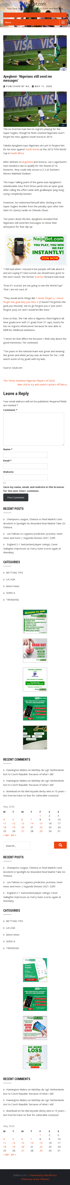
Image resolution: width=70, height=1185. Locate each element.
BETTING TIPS (14, 572)
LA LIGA (10, 579)
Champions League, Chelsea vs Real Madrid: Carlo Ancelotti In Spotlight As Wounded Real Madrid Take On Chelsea (34, 523)
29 (41, 831)
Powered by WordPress (43, 1175)
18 (4, 827)
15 (41, 823)
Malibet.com (35, 4)
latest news (12, 586)
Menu (8, 22)
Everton (39, 276)
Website (8, 471)
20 (22, 827)
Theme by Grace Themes (35, 1179)
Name (7, 449)
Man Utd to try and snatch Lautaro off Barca (42, 384)
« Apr (6, 835)
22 (41, 827)
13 (22, 823)
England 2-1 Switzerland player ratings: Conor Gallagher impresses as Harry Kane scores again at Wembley (32, 548)
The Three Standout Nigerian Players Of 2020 (29, 380)
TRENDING (12, 599)
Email (7, 460)
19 (13, 827)
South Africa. (17, 153)
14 (31, 823)
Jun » (13, 835)
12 (13, 823)
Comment (10, 409)
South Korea (32, 149)
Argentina (28, 161)
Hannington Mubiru (16, 770)
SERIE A (10, 592)
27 (22, 831)
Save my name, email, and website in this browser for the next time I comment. (33, 488)
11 (4, 823)
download (11, 791)
